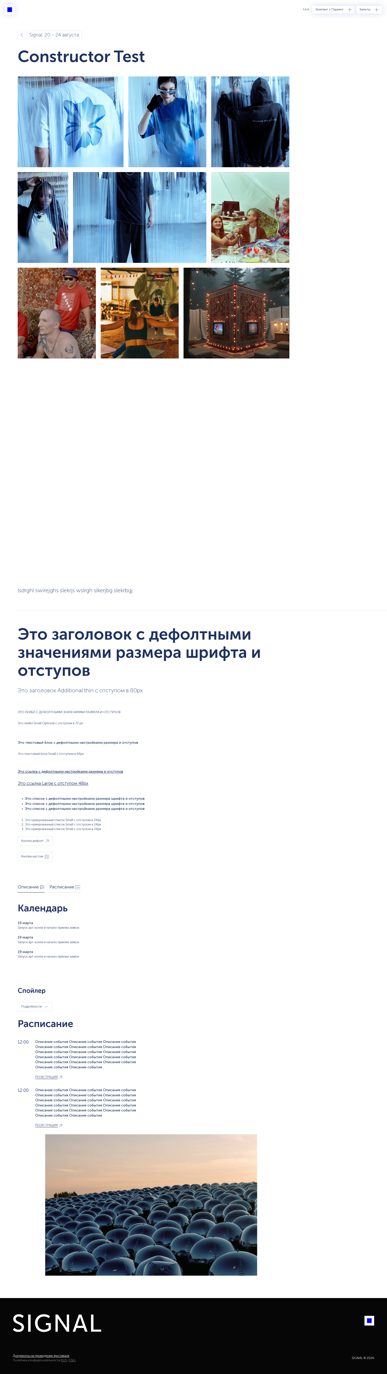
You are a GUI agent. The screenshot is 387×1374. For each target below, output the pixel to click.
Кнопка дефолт (32, 841)
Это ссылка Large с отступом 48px (53, 783)
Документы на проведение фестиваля (41, 1356)
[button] (333, 9)
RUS (64, 1360)
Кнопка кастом (32, 856)
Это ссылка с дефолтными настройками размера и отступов (70, 771)
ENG (72, 1360)
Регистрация (46, 1077)
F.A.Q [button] (306, 9)
